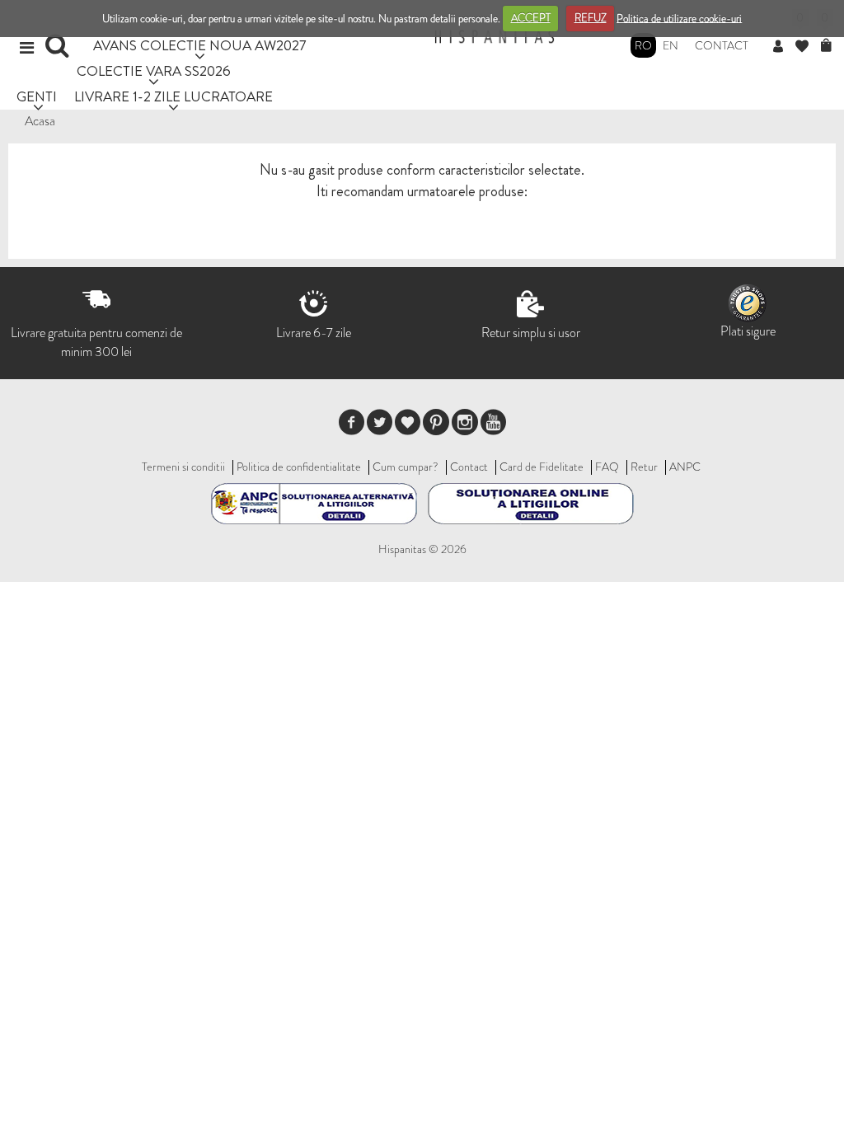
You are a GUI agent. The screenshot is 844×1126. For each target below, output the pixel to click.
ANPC (685, 466)
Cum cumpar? (405, 466)
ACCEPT (531, 18)
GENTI (36, 96)
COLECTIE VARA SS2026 (154, 70)
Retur (644, 466)
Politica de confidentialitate (299, 466)
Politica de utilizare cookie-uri (679, 18)
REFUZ (590, 18)
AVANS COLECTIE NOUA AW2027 (200, 44)
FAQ (607, 466)
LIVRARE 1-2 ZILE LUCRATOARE (173, 96)
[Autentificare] (784, 47)
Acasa (40, 120)
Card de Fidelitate (541, 466)
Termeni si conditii (183, 466)
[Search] (59, 51)
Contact (721, 45)
